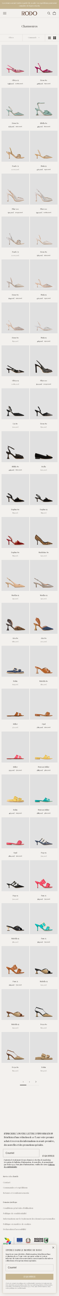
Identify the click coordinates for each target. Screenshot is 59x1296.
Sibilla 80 (43, 123)
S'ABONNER (48, 1155)
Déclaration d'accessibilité (14, 1229)
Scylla (43, 466)
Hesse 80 (43, 80)
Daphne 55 (43, 509)
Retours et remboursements (16, 1193)
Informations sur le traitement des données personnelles (29, 1218)
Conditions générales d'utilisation (18, 1208)
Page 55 (43, 853)
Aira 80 (15, 638)
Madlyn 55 (15, 595)
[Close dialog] (53, 1248)
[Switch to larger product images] (49, 38)
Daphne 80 (15, 509)
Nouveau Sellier (43, 767)
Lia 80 (15, 423)
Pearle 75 (15, 166)
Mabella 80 (43, 681)
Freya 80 (43, 1024)
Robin (15, 681)
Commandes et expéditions (15, 1187)
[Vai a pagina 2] (36, 1081)
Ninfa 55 (43, 166)
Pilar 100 (15, 209)
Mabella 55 (15, 938)
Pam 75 (43, 895)
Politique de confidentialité (15, 1213)
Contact (6, 1182)
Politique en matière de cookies (17, 1224)
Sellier (15, 724)
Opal (44, 724)
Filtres (11, 37)
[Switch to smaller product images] (54, 38)
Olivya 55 (15, 80)
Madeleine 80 (44, 552)
